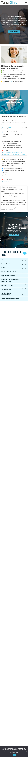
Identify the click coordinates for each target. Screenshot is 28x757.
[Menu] (26, 2)
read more (4, 206)
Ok (14, 754)
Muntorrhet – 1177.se (9, 181)
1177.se (10, 81)
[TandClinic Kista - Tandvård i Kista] (9, 2)
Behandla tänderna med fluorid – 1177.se (14, 154)
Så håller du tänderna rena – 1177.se (13, 152)
